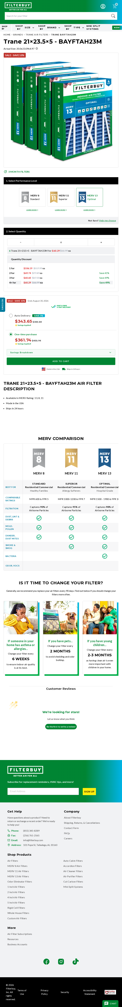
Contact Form (71, 828)
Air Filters (12, 860)
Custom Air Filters (17, 918)
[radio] (32, 197)
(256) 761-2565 (31, 835)
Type (72, 27)
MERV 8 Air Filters (17, 865)
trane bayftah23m (63, 34)
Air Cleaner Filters (73, 871)
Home (7, 34)
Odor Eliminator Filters (19, 881)
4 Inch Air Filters (16, 897)
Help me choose (107, 220)
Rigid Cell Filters (16, 907)
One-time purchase (25, 334)
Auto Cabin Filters (73, 860)
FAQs (67, 833)
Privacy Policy (44, 992)
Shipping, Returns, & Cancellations (82, 822)
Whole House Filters (18, 912)
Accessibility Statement (89, 992)
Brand (47, 27)
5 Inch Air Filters (16, 902)
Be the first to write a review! (61, 726)
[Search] (113, 16)
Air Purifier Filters (73, 876)
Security (65, 992)
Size (22, 27)
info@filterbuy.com (33, 840)
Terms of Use (21, 992)
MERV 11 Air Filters (18, 871)
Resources (12, 939)
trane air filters (37, 34)
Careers (68, 838)
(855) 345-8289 (31, 830)
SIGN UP (89, 791)
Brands (18, 34)
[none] (32, 210)
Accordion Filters (72, 865)
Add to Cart (61, 361)
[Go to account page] (103, 6)
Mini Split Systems (73, 886)
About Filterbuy (72, 817)
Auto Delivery (22, 315)
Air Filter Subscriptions (19, 933)
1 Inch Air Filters (16, 886)
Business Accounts (17, 944)
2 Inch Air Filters (16, 892)
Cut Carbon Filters (73, 881)
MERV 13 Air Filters (18, 876)
